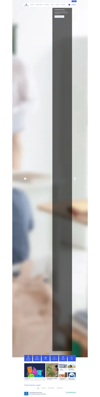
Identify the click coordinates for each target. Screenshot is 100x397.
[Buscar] (69, 4)
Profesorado (47, 4)
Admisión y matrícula (63, 359)
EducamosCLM (54, 359)
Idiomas (45, 359)
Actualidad (63, 4)
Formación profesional (37, 359)
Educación (32, 4)
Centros (52, 4)
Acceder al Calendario (59, 16)
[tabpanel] (50, 178)
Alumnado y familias (39, 4)
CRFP (72, 359)
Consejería (57, 4)
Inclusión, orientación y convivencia (28, 359)
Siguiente (75, 179)
